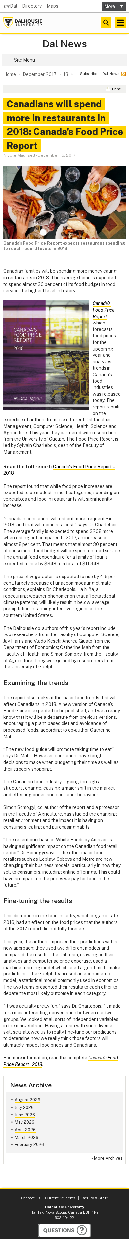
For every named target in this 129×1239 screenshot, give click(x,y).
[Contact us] (64, 1230)
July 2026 (24, 1107)
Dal (10, 6)
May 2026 (24, 1122)
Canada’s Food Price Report (104, 310)
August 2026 (27, 1099)
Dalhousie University (22, 22)
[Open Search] (106, 22)
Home (9, 74)
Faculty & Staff (94, 1198)
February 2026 (29, 1144)
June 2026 (25, 1114)
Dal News (64, 44)
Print (116, 89)
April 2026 (25, 1129)
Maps (52, 6)
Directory (32, 6)
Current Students (60, 1198)
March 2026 (26, 1137)
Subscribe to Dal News (99, 73)
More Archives (108, 1158)
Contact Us (30, 1198)
